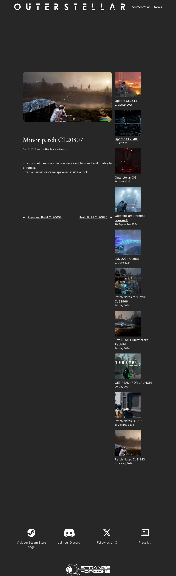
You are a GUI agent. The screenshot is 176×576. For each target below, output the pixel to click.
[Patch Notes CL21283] (128, 443)
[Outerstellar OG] (128, 161)
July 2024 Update (127, 258)
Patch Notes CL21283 (130, 459)
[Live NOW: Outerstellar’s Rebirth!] (128, 324)
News (62, 149)
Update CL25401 (126, 139)
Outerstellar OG (125, 177)
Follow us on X (107, 542)
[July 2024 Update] (128, 243)
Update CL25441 (126, 100)
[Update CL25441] (128, 85)
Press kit (145, 542)
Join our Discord (69, 542)
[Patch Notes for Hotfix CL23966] (128, 281)
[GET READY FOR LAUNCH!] (128, 366)
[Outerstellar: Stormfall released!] (128, 200)
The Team (50, 149)
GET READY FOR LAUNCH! (133, 382)
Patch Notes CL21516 (130, 421)
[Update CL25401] (128, 123)
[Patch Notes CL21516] (128, 405)
